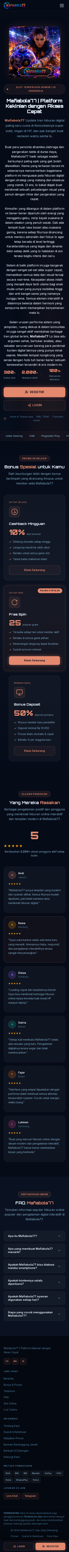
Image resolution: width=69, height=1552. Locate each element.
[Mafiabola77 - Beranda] (14, 5)
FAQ (6, 1397)
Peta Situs (52, 1536)
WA (15, 1361)
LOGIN (37, 405)
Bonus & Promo (13, 1384)
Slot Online (10, 1403)
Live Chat (11, 1495)
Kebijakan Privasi (14, 1438)
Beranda (9, 1378)
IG (23, 1361)
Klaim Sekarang (34, 570)
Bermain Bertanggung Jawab (21, 1444)
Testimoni (9, 1391)
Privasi (14, 1536)
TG (6, 1361)
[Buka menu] (61, 6)
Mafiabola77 (14, 120)
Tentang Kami (12, 1425)
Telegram (30, 1495)
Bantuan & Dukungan (16, 1450)
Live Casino (10, 1409)
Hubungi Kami (12, 1456)
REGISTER (37, 392)
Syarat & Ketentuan (15, 1432)
